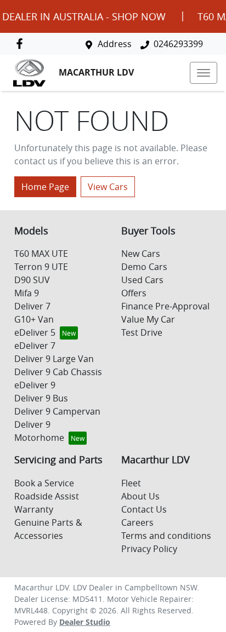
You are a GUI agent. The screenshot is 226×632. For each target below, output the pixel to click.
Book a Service (44, 483)
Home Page (45, 187)
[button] (203, 73)
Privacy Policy (149, 549)
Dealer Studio (84, 622)
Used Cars (142, 280)
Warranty (33, 509)
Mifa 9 (26, 293)
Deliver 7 (32, 306)
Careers (137, 522)
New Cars (140, 254)
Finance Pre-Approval (165, 306)
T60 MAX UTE (41, 254)
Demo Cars (144, 267)
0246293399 (178, 44)
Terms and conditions (166, 536)
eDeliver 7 (34, 346)
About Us (140, 496)
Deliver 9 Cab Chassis (58, 372)
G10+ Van (34, 319)
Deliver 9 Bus (41, 398)
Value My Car (148, 319)
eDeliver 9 (34, 385)
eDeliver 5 (34, 332)
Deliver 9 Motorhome (39, 431)
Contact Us (144, 509)
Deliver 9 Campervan (57, 411)
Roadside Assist (46, 496)
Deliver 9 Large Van (54, 359)
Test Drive (141, 332)
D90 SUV (32, 280)
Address (115, 44)
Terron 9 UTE (41, 267)
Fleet (131, 483)
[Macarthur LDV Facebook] (21, 43)
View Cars (108, 187)
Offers (133, 293)
